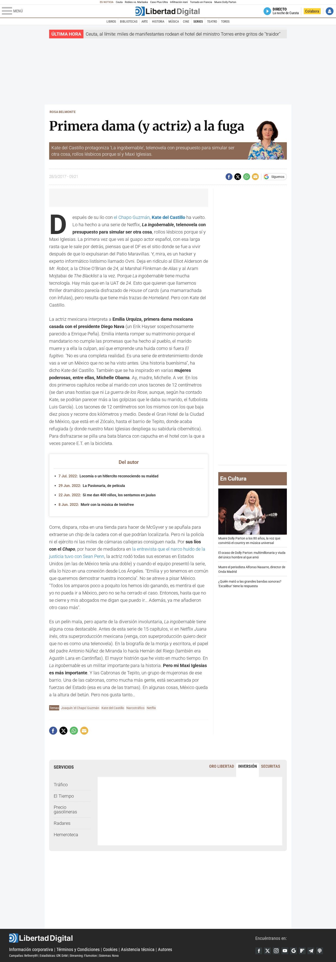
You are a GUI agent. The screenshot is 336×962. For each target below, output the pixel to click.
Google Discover (293, 950)
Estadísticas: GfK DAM (54, 955)
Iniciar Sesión (329, 11)
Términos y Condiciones (78, 949)
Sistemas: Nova (109, 955)
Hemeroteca (66, 834)
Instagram (276, 950)
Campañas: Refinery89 (23, 955)
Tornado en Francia (201, 2)
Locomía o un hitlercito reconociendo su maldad (108, 476)
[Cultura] (167, 11)
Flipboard (302, 950)
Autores (165, 949)
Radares (62, 823)
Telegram (310, 950)
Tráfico (61, 784)
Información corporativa (31, 949)
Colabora (312, 11)
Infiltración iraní (179, 2)
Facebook (258, 950)
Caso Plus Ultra (159, 2)
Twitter (267, 950)
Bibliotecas (128, 21)
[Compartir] (229, 176)
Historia (158, 21)
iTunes (319, 950)
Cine (186, 21)
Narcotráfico (135, 708)
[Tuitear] (237, 176)
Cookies (110, 949)
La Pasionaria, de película (92, 486)
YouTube (284, 950)
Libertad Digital (132, 938)
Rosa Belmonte (63, 112)
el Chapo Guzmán (132, 217)
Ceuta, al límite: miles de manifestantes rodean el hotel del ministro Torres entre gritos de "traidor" (183, 34)
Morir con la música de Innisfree (96, 504)
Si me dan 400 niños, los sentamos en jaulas (107, 495)
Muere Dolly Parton (225, 2)
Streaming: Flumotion (83, 955)
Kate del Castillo (112, 708)
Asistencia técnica (138, 949)
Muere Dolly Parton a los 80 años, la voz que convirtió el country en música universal (249, 540)
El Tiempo (64, 796)
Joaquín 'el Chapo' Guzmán (80, 708)
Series (198, 21)
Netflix (151, 708)
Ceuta (119, 2)
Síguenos (277, 176)
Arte (144, 21)
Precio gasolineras (65, 809)
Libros (111, 21)
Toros (225, 21)
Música (173, 21)
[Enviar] (246, 176)
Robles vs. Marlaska (136, 2)
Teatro (212, 21)
